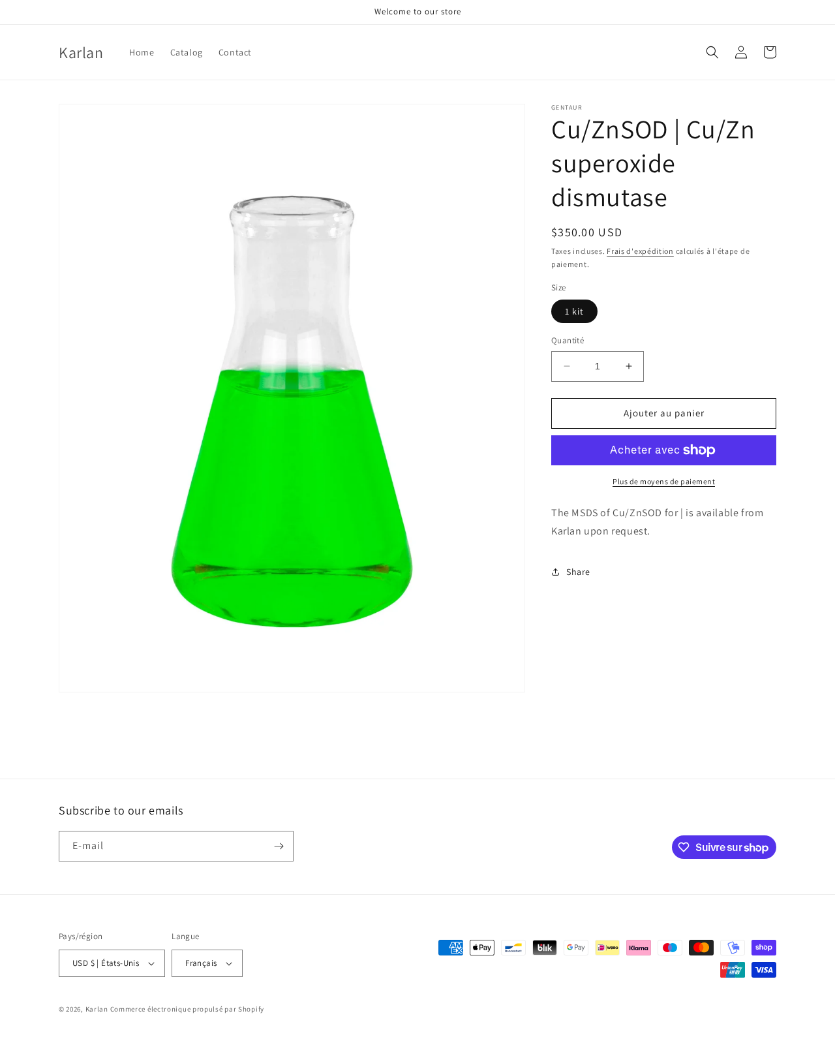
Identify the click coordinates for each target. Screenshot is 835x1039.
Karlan (96, 1009)
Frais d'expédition (640, 251)
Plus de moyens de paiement (664, 481)
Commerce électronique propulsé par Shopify (187, 1009)
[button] (712, 52)
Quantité (567, 340)
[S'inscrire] (278, 846)
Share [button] (578, 572)
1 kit (574, 311)
